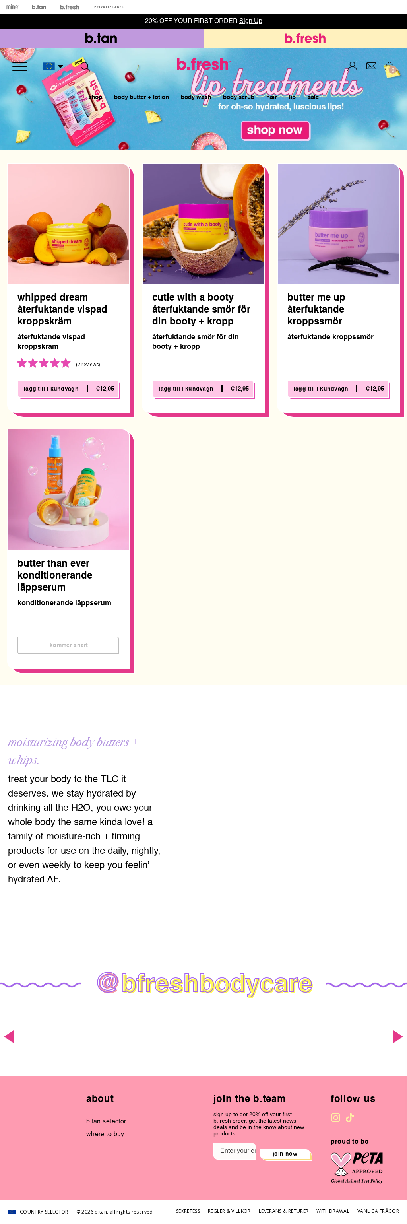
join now (285, 1154)
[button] (53, 67)
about (100, 1099)
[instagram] (335, 1117)
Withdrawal (332, 1211)
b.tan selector (106, 1122)
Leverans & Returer (283, 1211)
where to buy (105, 1134)
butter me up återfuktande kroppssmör (316, 310)
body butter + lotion (141, 97)
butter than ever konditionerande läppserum (54, 576)
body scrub (238, 97)
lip (292, 97)
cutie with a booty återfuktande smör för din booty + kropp (201, 310)
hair (271, 97)
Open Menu (19, 66)
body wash (196, 97)
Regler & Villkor (229, 1211)
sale (313, 97)
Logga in (352, 66)
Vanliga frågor (378, 1211)
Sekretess (188, 1211)
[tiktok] (350, 1117)
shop (95, 97)
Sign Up (250, 21)
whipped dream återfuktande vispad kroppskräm (62, 310)
